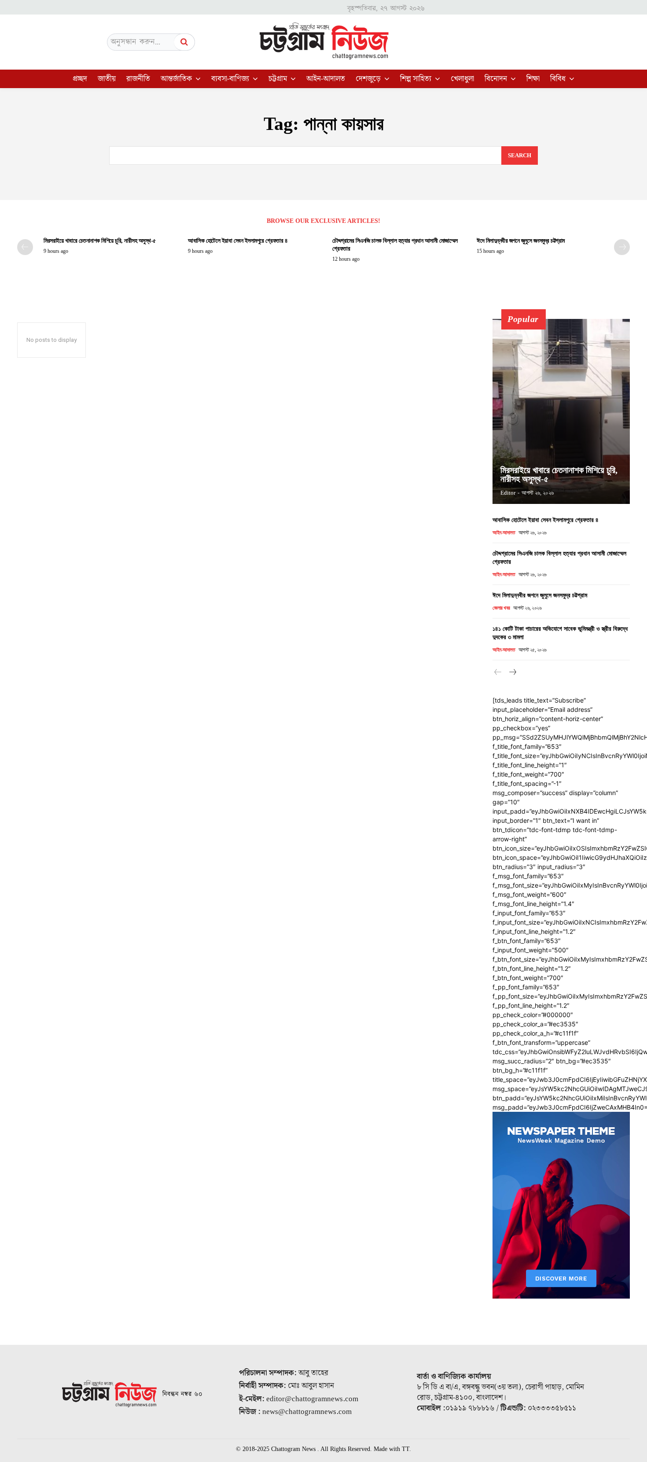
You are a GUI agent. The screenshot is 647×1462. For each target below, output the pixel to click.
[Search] (184, 42)
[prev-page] (25, 247)
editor (507, 492)
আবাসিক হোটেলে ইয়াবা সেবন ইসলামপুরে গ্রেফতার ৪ (237, 240)
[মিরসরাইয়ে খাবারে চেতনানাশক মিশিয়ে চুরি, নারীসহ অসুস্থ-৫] (561, 411)
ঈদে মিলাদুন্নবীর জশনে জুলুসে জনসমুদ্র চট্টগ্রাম (522, 240)
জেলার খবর (501, 608)
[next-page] (622, 247)
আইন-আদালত (504, 532)
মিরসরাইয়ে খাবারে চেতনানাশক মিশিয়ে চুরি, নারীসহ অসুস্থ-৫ (100, 240)
